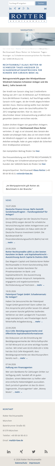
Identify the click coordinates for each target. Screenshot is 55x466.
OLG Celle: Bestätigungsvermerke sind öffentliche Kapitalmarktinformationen (24, 332)
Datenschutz (21, 463)
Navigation (27, 30)
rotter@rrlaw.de (24, 173)
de (45, 8)
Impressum (34, 463)
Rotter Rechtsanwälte (27, 17)
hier (38, 151)
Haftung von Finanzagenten (19, 367)
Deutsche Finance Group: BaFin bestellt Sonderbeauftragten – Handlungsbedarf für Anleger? (27, 212)
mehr (10, 242)
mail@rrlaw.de (16, 440)
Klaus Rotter (39, 170)
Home (18, 49)
